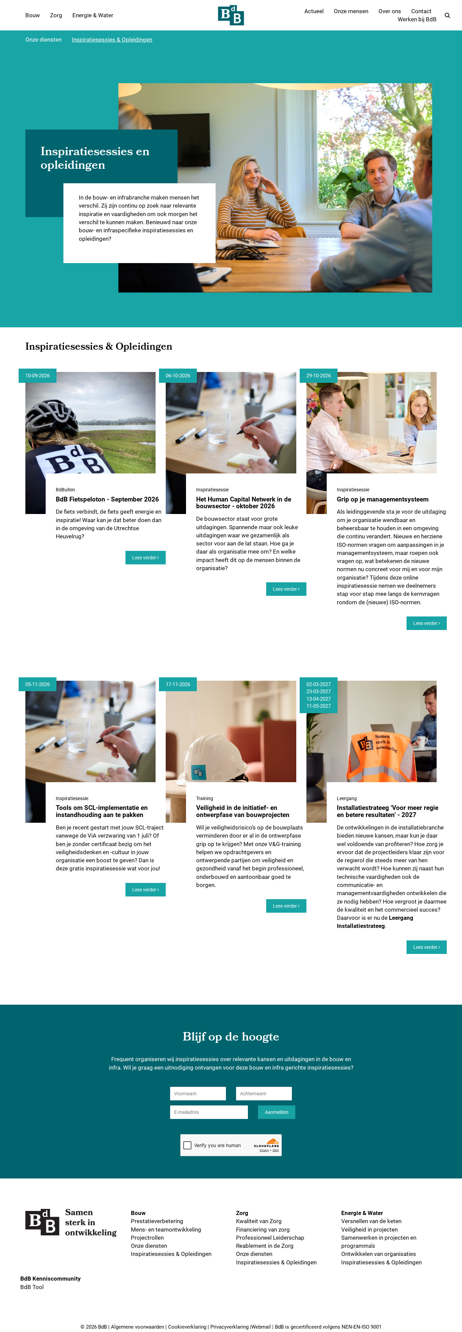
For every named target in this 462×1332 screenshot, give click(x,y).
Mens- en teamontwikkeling (166, 1229)
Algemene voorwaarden (137, 1326)
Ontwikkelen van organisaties (378, 1254)
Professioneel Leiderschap (270, 1237)
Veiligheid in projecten (369, 1229)
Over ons (389, 11)
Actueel (314, 11)
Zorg (56, 15)
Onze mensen (351, 11)
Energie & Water (92, 15)
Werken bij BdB (417, 19)
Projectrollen (147, 1237)
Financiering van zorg (263, 1229)
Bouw (32, 15)
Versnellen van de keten (371, 1221)
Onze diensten (43, 39)
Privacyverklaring (229, 1326)
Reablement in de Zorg (265, 1245)
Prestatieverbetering (157, 1221)
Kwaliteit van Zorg (259, 1221)
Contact (421, 11)
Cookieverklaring (187, 1326)
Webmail (261, 1326)
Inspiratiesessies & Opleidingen (112, 39)
